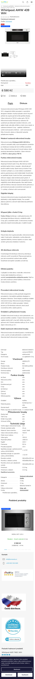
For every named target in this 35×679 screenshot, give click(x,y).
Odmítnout (8, 675)
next (33, 517)
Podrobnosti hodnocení (8, 19)
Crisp (21, 488)
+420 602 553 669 (12, 563)
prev (1, 517)
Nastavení (17, 669)
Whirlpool (9, 21)
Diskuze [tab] (23, 103)
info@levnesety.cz (11, 559)
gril (25, 488)
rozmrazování (24, 490)
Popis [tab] (10, 103)
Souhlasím (25, 675)
